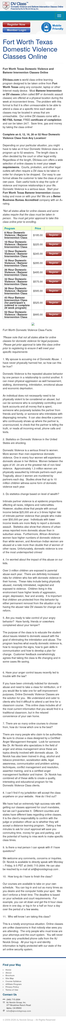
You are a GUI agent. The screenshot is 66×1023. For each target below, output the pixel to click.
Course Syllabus (13, 981)
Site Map (10, 978)
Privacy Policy (12, 986)
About (9, 972)
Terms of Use (12, 989)
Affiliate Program (14, 984)
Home (8, 969)
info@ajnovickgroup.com (18, 1011)
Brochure (10, 975)
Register (53, 234)
